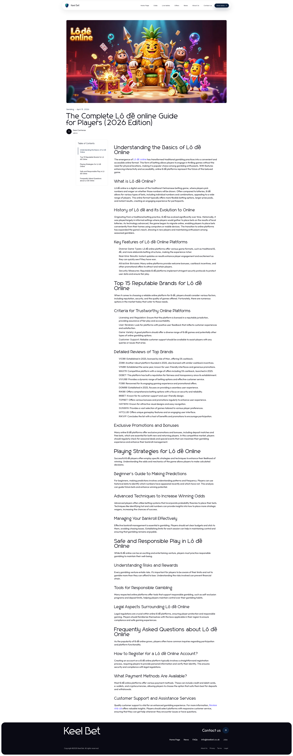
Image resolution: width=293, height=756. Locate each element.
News (186, 739)
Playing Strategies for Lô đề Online (90, 165)
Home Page (174, 739)
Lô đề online (140, 159)
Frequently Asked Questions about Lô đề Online (90, 179)
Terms (219, 748)
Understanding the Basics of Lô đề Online (93, 151)
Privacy (212, 748)
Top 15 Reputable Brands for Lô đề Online (92, 158)
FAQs (195, 739)
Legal (226, 748)
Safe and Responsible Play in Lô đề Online (92, 172)
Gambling (70, 109)
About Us (204, 748)
